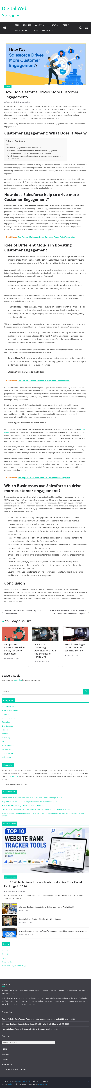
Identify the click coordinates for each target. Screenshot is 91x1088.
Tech (17, 25)
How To (54, 25)
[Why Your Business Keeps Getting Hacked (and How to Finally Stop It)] (9, 908)
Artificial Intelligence (10, 710)
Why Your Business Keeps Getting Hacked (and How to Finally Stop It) (29, 801)
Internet (65, 25)
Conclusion (15, 159)
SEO (3, 741)
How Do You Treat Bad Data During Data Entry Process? (23, 612)
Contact (5, 954)
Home (4, 958)
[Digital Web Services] (5, 28)
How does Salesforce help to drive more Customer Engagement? (32, 150)
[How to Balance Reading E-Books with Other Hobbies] (9, 920)
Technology (6, 749)
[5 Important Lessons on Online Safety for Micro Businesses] (15, 628)
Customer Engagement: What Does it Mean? (24, 148)
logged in (18, 680)
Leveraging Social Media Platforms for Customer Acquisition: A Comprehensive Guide (36, 809)
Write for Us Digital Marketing (13, 966)
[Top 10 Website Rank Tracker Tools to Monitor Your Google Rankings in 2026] (45, 850)
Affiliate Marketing (9, 706)
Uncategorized (7, 753)
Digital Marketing (9, 718)
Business (27, 25)
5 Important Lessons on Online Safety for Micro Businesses (14, 649)
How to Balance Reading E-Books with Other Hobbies (23, 805)
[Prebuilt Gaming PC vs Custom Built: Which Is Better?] (75, 628)
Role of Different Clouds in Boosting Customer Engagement (32, 153)
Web (36, 31)
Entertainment (7, 726)
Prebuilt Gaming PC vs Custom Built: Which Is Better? (75, 647)
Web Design (6, 757)
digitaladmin (26, 102)
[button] (45, 25)
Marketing (39, 25)
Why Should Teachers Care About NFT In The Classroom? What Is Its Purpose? (68, 612)
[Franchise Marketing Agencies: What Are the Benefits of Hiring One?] (45, 628)
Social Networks (23, 31)
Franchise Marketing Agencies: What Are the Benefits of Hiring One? (45, 650)
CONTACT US (13, 776)
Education (6, 722)
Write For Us (47, 31)
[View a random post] (86, 28)
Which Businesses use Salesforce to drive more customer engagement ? (35, 156)
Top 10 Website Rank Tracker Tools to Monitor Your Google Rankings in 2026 (32, 798)
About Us (5, 950)
